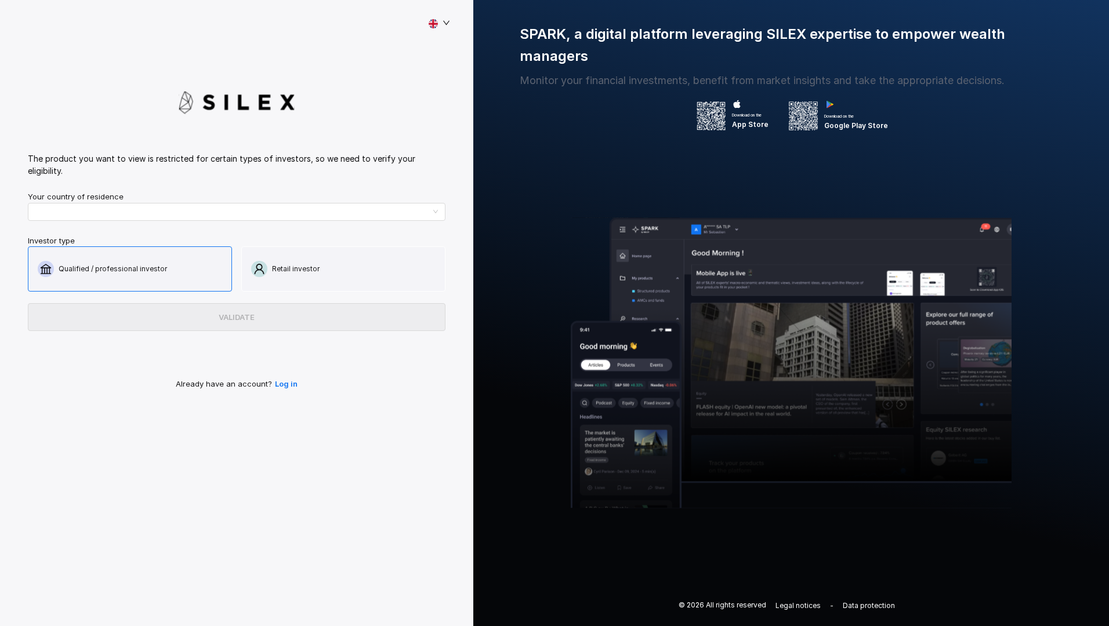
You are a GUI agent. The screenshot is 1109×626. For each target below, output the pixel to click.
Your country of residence (76, 196)
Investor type (51, 240)
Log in (286, 383)
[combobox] (232, 211)
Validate (237, 317)
